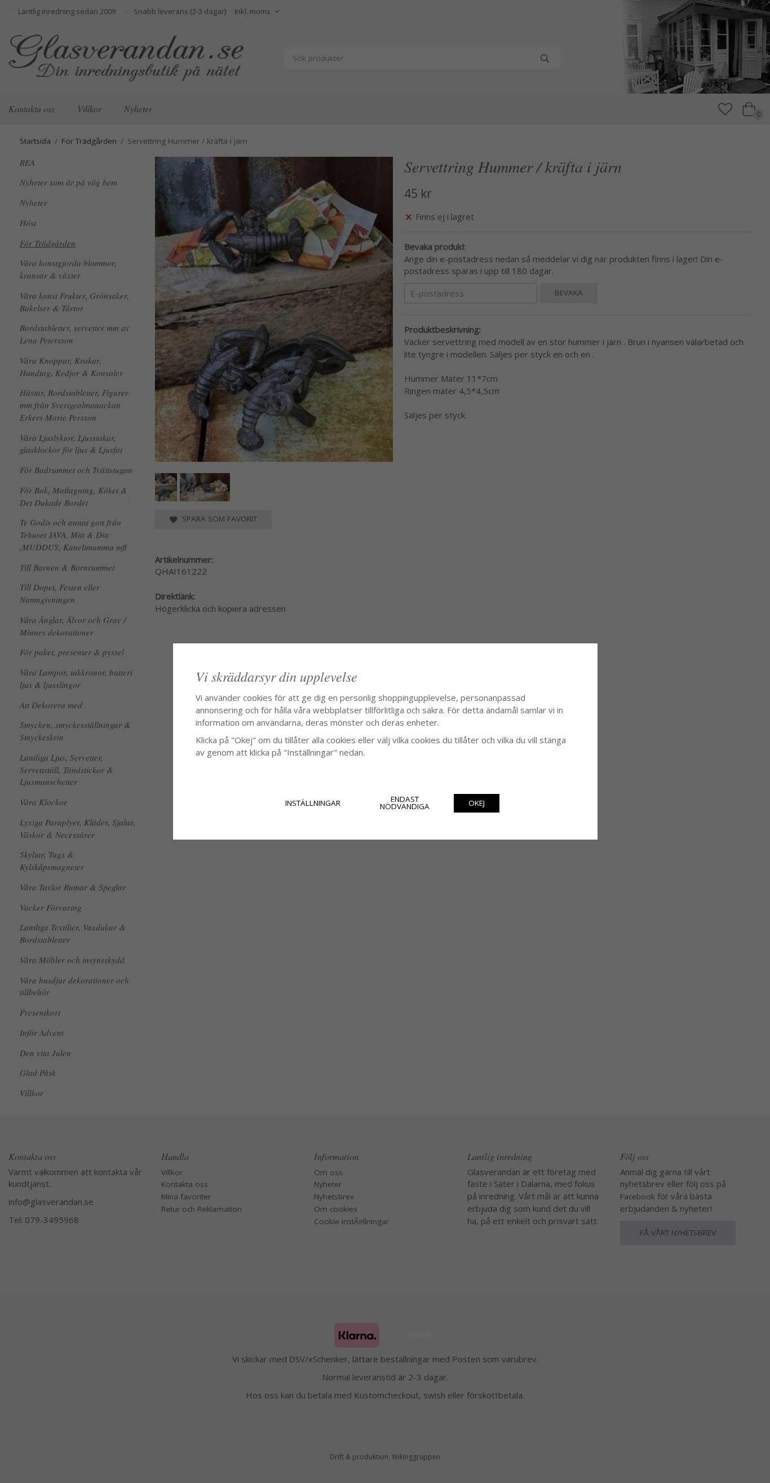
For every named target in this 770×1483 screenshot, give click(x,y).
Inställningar (312, 803)
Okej (476, 803)
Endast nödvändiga (405, 803)
